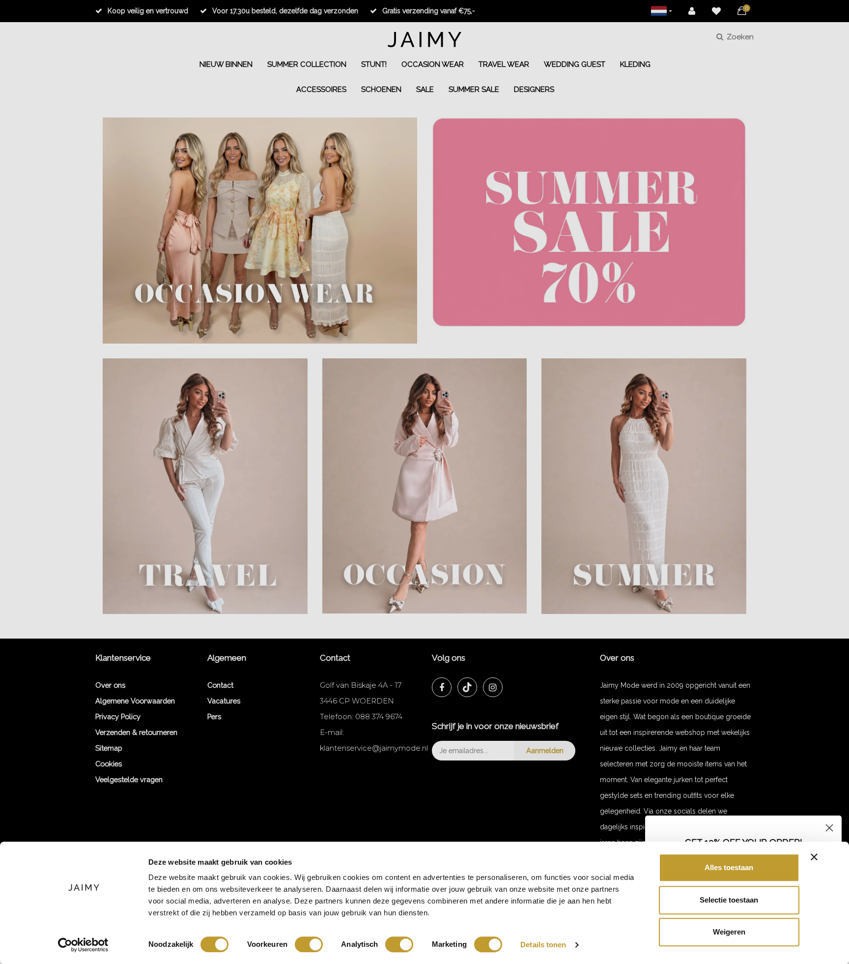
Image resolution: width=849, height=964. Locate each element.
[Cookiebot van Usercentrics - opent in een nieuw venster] (83, 944)
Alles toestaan (729, 867)
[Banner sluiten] (814, 856)
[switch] (309, 944)
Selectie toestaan (729, 900)
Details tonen (543, 944)
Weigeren (729, 932)
